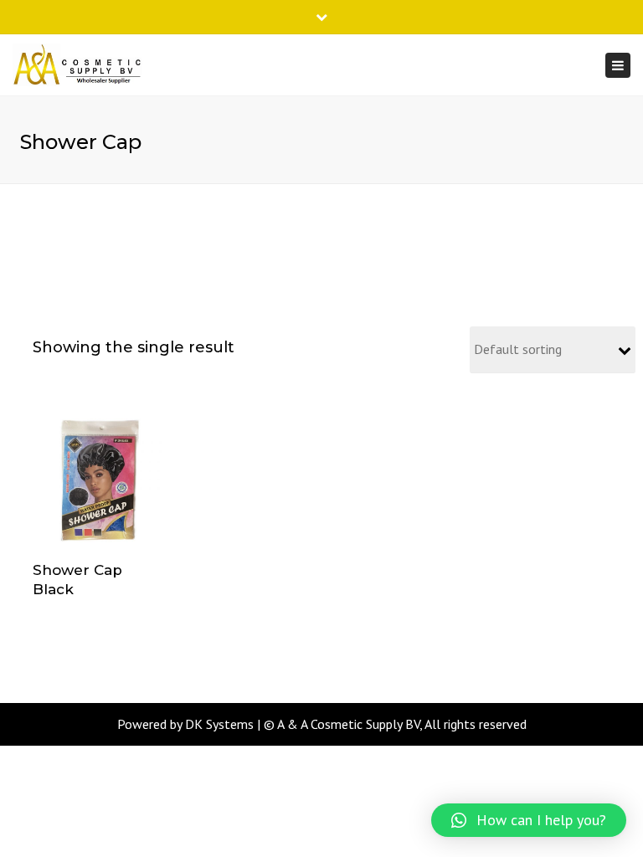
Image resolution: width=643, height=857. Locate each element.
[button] (528, 820)
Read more (98, 482)
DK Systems (219, 724)
